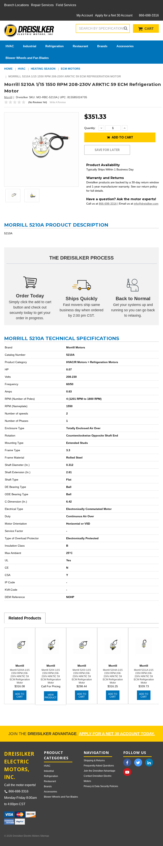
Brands (102, 46)
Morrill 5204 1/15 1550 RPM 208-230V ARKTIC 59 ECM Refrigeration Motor (51, 676)
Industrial (29, 46)
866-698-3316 (148, 15)
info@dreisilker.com (146, 203)
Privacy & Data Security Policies (101, 786)
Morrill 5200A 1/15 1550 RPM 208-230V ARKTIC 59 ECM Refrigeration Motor (20, 676)
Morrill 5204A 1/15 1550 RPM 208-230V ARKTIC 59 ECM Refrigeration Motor (113, 676)
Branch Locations (16, 5)
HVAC (10, 46)
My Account (85, 15)
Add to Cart (122, 137)
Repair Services (42, 5)
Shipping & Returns (94, 760)
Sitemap (44, 835)
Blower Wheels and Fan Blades (27, 58)
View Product (50, 696)
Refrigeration (54, 46)
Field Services (66, 5)
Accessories (125, 46)
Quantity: (90, 128)
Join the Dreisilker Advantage (99, 770)
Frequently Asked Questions (99, 765)
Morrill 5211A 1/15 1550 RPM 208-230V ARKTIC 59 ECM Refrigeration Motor (144, 676)
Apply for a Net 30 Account (113, 15)
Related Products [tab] (25, 618)
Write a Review (58, 102)
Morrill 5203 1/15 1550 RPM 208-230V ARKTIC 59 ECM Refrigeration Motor (82, 676)
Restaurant (80, 46)
